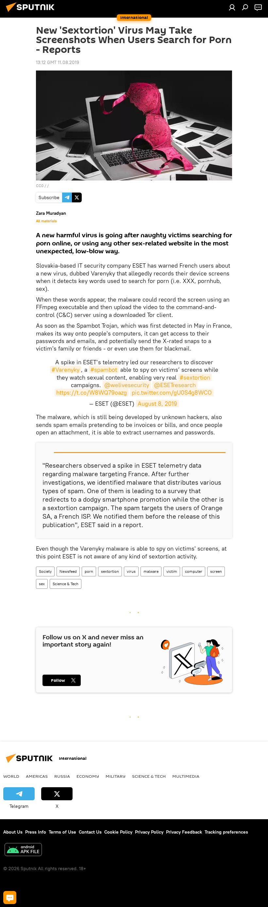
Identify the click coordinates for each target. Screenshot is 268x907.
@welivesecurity (126, 385)
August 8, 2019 (157, 403)
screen (216, 571)
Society (45, 571)
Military (116, 776)
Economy (87, 776)
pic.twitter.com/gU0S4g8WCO (172, 392)
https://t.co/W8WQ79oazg (91, 392)
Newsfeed (68, 571)
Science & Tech (65, 583)
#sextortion (195, 377)
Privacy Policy (149, 832)
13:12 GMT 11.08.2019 (57, 62)
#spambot (104, 369)
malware (151, 571)
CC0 (39, 185)
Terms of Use (62, 832)
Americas (37, 776)
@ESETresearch (175, 385)
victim (171, 571)
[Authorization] (232, 7)
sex (42, 583)
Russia (62, 776)
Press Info (35, 832)
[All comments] (9, 897)
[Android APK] (23, 850)
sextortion (110, 571)
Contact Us (90, 832)
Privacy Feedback (184, 832)
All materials (46, 221)
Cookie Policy (118, 832)
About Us (13, 832)
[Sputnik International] (32, 13)
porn (89, 571)
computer (193, 571)
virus (131, 571)
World (11, 776)
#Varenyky (65, 369)
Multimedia (185, 776)
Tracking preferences (226, 832)
